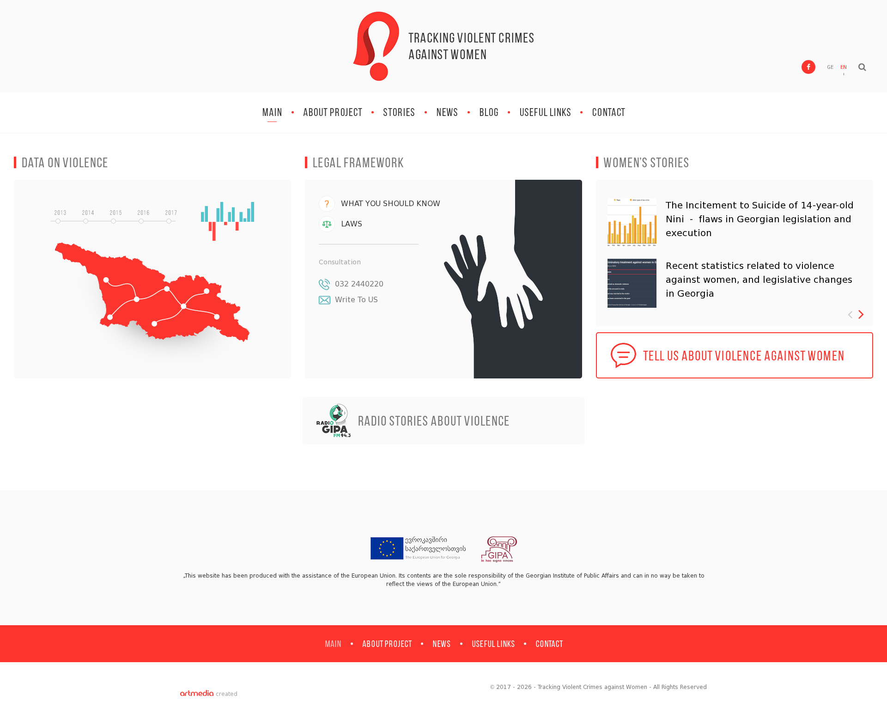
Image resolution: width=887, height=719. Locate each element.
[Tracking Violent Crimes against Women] (376, 46)
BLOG (488, 112)
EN (843, 67)
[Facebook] (808, 67)
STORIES (399, 112)
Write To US (356, 299)
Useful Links (545, 112)
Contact (608, 112)
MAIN (272, 112)
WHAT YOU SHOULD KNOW (390, 203)
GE (830, 67)
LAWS (351, 223)
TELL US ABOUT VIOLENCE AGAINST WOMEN (743, 355)
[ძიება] (862, 67)
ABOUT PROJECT (332, 112)
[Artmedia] (196, 694)
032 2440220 (359, 284)
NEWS (447, 112)
